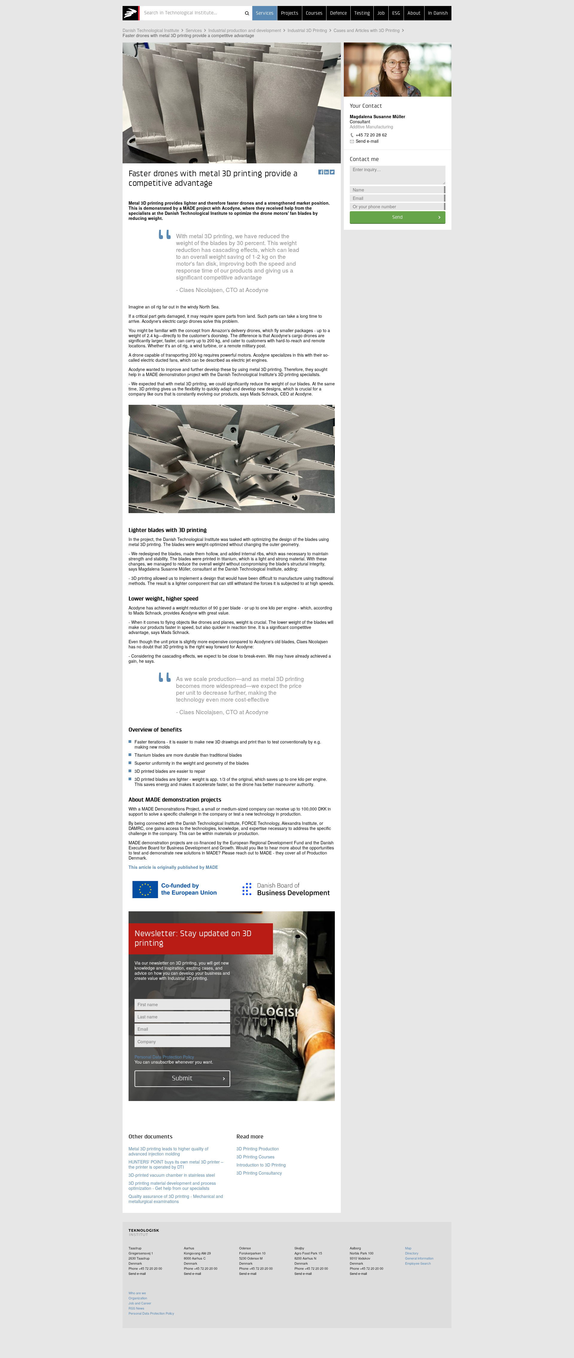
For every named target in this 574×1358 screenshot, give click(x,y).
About (414, 13)
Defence (338, 13)
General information (419, 1258)
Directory (412, 1253)
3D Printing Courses (255, 1157)
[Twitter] (332, 172)
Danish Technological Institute (151, 30)
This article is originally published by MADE (173, 867)
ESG (396, 13)
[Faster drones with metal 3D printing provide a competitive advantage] (131, 13)
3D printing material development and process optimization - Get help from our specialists (172, 1185)
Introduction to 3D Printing (261, 1165)
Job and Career (140, 1303)
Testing (362, 13)
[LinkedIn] (326, 172)
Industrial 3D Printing (307, 30)
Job (381, 13)
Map (408, 1248)
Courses (314, 13)
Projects (289, 13)
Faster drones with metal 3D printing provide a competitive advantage (188, 35)
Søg (247, 13)
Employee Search (418, 1263)
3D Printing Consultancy (259, 1173)
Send (397, 217)
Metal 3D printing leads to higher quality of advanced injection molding (168, 1151)
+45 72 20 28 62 (371, 135)
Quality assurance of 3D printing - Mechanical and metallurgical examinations (176, 1198)
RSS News (136, 1308)
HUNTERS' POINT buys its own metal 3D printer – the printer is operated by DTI (176, 1164)
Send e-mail (367, 141)
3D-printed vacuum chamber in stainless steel (172, 1175)
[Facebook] (320, 172)
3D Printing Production (257, 1149)
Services (265, 13)
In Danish (438, 13)
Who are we (137, 1292)
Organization (138, 1297)
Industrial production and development (244, 30)
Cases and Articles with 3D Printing (367, 30)
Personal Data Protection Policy (164, 1057)
